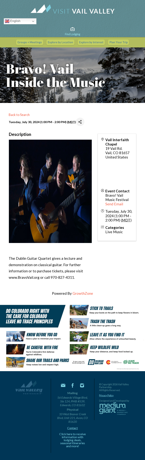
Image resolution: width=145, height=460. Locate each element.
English (14, 21)
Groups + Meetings (29, 42)
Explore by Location (60, 42)
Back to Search (19, 115)
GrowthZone (82, 293)
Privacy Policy (106, 395)
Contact (72, 428)
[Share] (80, 122)
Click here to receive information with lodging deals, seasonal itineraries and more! (72, 440)
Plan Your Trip (119, 42)
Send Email (114, 204)
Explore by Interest (91, 42)
